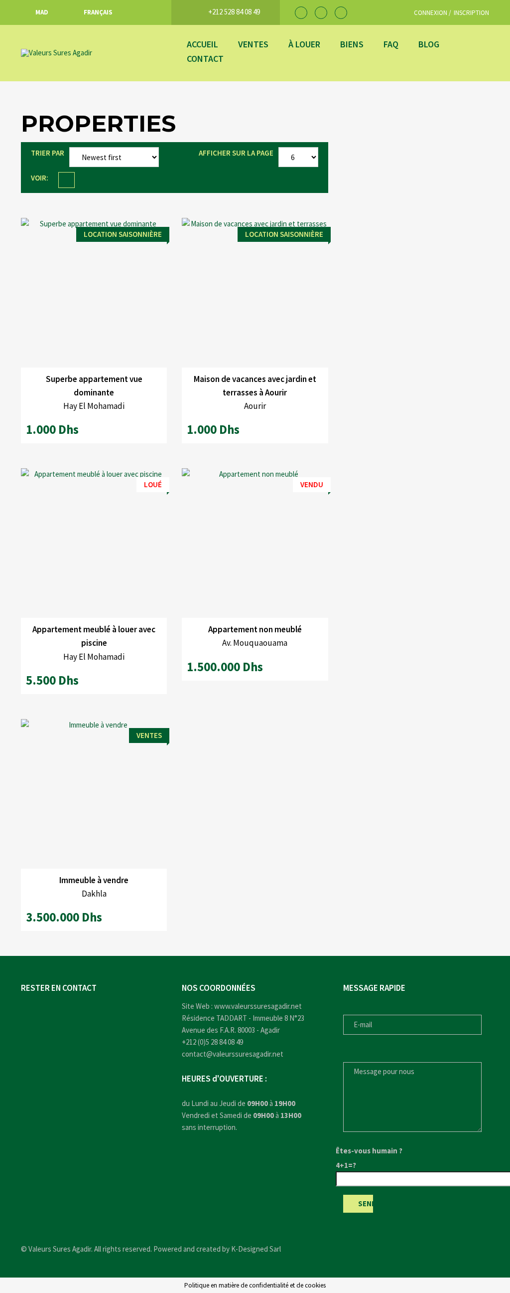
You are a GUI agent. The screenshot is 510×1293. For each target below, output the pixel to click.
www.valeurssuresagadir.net (258, 1006)
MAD (42, 12)
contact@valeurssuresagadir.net (232, 1054)
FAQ (390, 44)
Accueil (202, 44)
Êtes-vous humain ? (369, 1150)
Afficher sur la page (236, 153)
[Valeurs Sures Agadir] (94, 53)
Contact (205, 58)
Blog (428, 44)
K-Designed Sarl (256, 1249)
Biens (352, 44)
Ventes (253, 44)
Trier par (47, 153)
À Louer (304, 44)
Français (98, 12)
